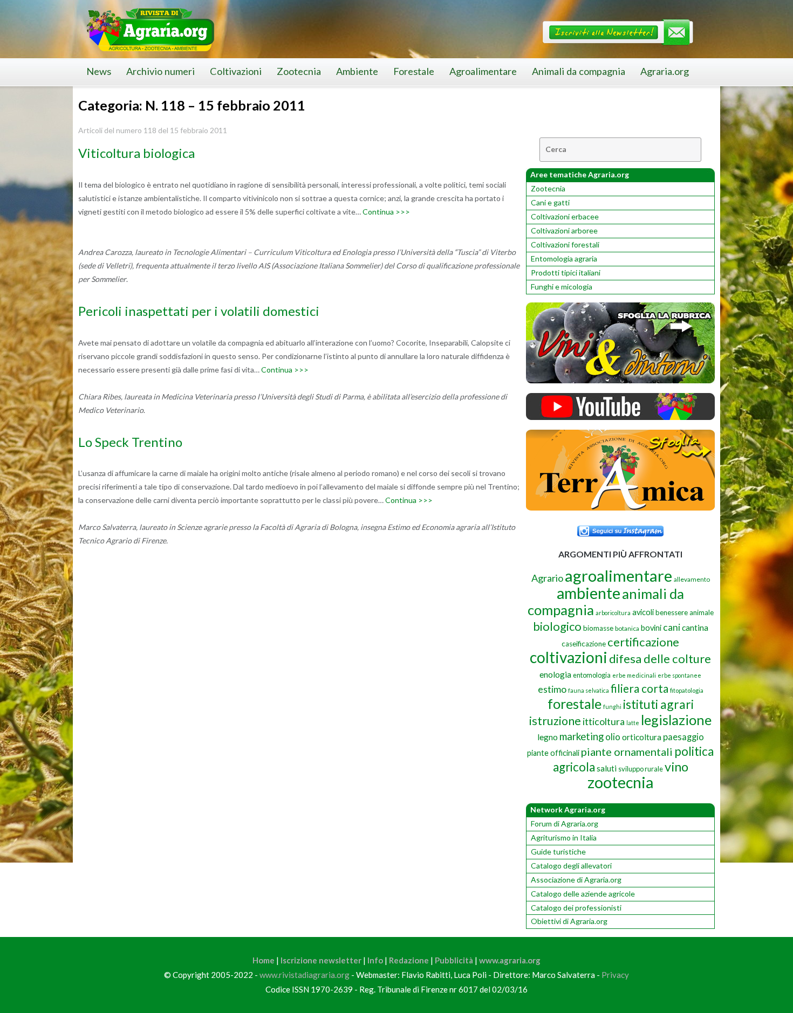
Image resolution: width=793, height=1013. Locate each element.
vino (676, 766)
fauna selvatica (588, 690)
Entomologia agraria (564, 258)
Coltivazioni (236, 71)
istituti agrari (658, 704)
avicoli (643, 612)
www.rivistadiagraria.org (304, 975)
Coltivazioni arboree (564, 230)
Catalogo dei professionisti (576, 907)
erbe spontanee (679, 675)
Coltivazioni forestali (565, 244)
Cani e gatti (550, 202)
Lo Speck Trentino (130, 442)
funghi (612, 706)
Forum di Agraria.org (564, 823)
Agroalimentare (483, 71)
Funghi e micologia (561, 286)
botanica (627, 628)
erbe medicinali (634, 675)
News (98, 71)
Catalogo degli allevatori (571, 865)
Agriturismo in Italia (564, 837)
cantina (695, 627)
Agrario (547, 578)
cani (671, 627)
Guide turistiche (558, 851)
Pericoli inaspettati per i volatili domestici (198, 311)
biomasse (598, 628)
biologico (557, 626)
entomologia (592, 675)
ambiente (588, 592)
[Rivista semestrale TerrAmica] (620, 507)
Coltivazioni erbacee (565, 216)
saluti (607, 768)
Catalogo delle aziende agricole (583, 893)
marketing (581, 736)
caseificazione (584, 643)
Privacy (615, 975)
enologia (555, 674)
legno (547, 737)
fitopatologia (686, 690)
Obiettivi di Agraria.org (569, 921)
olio (612, 736)
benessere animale (684, 612)
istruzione (555, 721)
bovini (651, 627)
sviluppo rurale (640, 768)
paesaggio (683, 737)
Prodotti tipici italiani (565, 272)
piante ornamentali (627, 751)
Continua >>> (386, 211)
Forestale (413, 71)
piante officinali (553, 752)
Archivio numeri (160, 71)
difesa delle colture (660, 658)
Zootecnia (299, 71)
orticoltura (641, 737)
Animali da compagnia (578, 71)
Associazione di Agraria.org (576, 879)
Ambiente (357, 71)
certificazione (643, 642)
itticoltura (604, 721)
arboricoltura (613, 612)
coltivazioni (568, 657)
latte (632, 722)
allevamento (692, 579)
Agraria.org (664, 71)
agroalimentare (618, 575)
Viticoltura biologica (136, 153)
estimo (552, 689)
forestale (574, 703)
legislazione (676, 720)
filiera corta (639, 688)
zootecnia (620, 782)
